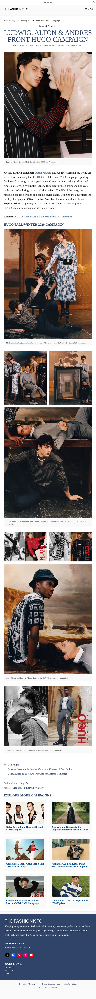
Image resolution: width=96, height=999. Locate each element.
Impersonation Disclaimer (67, 984)
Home (6, 21)
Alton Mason (43, 172)
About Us (10, 971)
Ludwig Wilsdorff (35, 787)
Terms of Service (48, 984)
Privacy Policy (34, 984)
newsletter (23, 947)
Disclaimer (23, 984)
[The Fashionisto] (15, 9)
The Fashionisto (20, 45)
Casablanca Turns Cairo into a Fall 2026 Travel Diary (25, 865)
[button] (94, 2)
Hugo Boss (25, 783)
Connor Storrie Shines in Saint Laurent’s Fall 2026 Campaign (22, 902)
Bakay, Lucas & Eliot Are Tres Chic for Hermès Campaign (37, 773)
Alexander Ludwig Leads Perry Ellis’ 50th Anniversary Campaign (70, 865)
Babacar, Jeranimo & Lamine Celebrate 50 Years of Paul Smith (40, 769)
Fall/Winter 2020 (47, 26)
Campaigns (14, 21)
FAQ (7, 973)
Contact (9, 968)
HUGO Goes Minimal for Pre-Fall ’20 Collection (43, 216)
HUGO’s (42, 177)
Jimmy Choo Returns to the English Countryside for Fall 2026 (70, 828)
